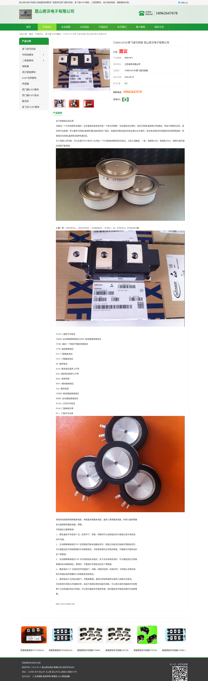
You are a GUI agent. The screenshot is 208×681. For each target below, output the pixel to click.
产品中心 (47, 27)
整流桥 (25, 101)
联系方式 (159, 27)
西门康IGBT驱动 (30, 95)
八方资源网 (37, 676)
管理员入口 (56, 676)
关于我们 (121, 27)
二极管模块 (27, 60)
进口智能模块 (29, 72)
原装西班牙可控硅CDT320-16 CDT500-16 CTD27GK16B (101, 650)
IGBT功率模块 (29, 78)
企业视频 (65, 27)
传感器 (25, 84)
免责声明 (47, 676)
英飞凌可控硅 (29, 49)
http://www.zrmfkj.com (65, 604)
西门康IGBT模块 (30, 89)
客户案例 (140, 27)
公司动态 (84, 27)
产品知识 (103, 27)
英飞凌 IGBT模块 (53, 34)
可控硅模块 (27, 55)
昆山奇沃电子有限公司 (52, 667)
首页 (28, 27)
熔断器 (25, 66)
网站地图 (66, 676)
